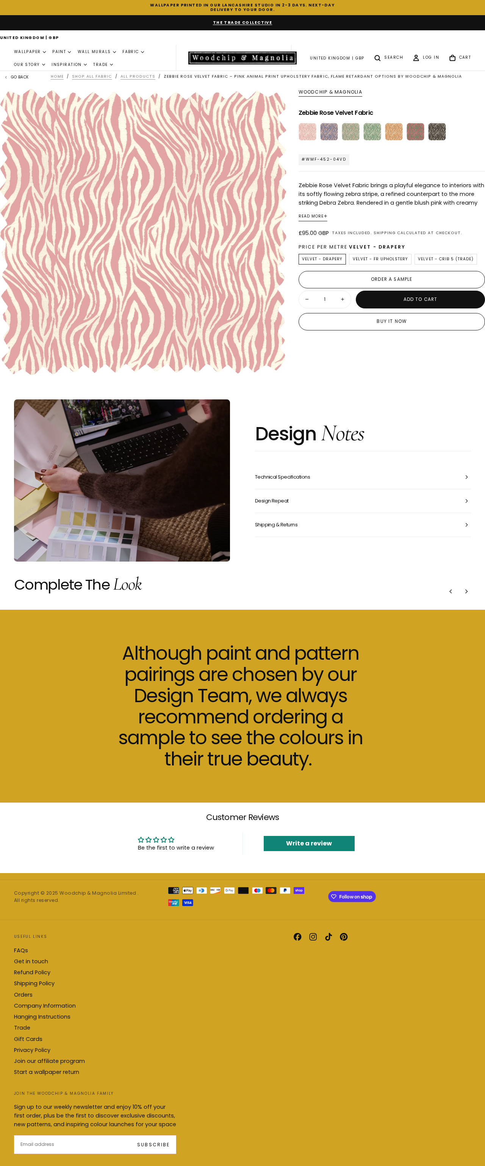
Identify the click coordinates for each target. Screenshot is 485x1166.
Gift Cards (28, 1039)
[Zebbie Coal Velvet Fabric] (437, 132)
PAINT (59, 52)
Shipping (385, 233)
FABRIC (130, 52)
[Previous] (450, 591)
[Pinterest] (343, 936)
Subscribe (153, 1144)
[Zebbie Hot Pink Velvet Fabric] (415, 132)
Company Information (45, 1005)
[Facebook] (297, 936)
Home (57, 76)
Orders (23, 995)
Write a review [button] (309, 843)
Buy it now (392, 321)
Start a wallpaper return (46, 1072)
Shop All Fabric (92, 76)
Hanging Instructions (42, 1016)
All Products (137, 76)
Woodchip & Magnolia (330, 92)
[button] (29, 38)
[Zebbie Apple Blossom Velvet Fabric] (351, 132)
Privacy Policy (32, 1050)
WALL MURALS (94, 52)
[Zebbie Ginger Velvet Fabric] (394, 132)
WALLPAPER (27, 52)
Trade (22, 1027)
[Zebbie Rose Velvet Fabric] (307, 132)
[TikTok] (328, 936)
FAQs (21, 950)
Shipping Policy (34, 983)
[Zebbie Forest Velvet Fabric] (372, 132)
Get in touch (31, 961)
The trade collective (242, 22)
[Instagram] (313, 936)
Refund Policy (32, 972)
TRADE (100, 64)
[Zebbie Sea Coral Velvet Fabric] (329, 132)
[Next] (466, 591)
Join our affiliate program (49, 1061)
